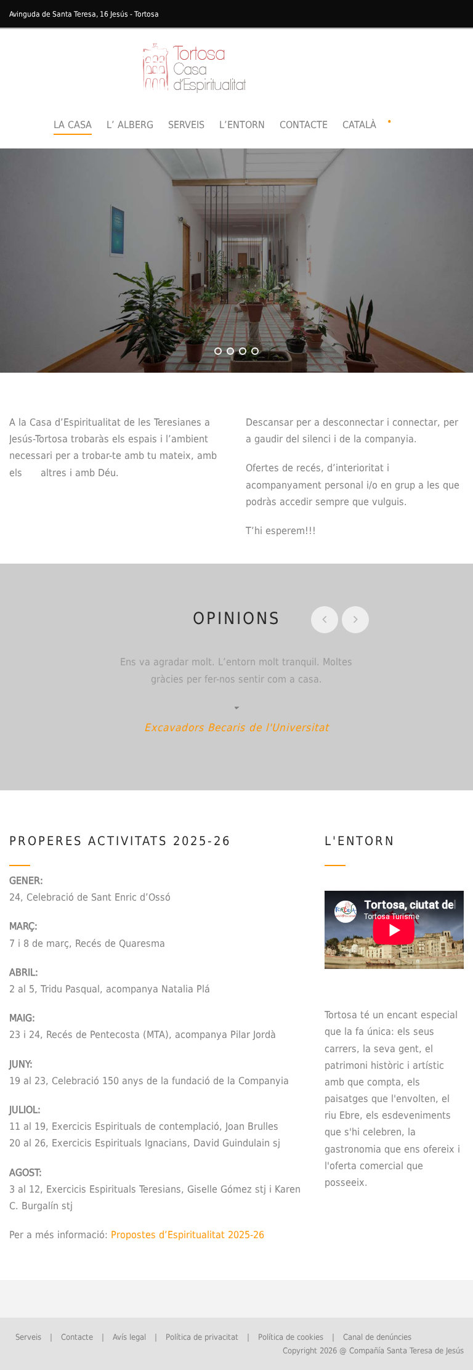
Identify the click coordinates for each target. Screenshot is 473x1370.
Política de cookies (290, 1337)
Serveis (186, 125)
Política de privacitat (202, 1337)
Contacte (304, 125)
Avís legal (129, 1337)
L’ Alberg (130, 125)
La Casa (73, 125)
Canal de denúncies (377, 1337)
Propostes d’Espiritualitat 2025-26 (187, 1235)
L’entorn (242, 125)
